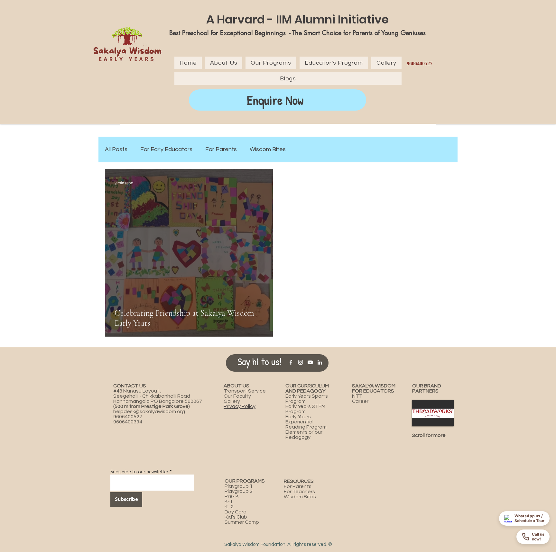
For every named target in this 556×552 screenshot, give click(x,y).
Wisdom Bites (268, 149)
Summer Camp (242, 522)
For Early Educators (166, 149)
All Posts (116, 149)
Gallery (232, 401)
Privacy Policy (239, 406)
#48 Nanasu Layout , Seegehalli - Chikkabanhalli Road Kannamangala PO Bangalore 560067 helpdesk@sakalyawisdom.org (157, 398)
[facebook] (291, 362)
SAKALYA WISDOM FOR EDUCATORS (373, 388)
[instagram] (300, 362)
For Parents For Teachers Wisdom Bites (300, 489)
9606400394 (127, 421)
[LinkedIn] (320, 362)
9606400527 (127, 416)
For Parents (221, 149)
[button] (433, 413)
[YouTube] (310, 362)
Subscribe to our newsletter (139, 471)
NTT (357, 396)
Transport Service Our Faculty (245, 393)
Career (360, 401)
